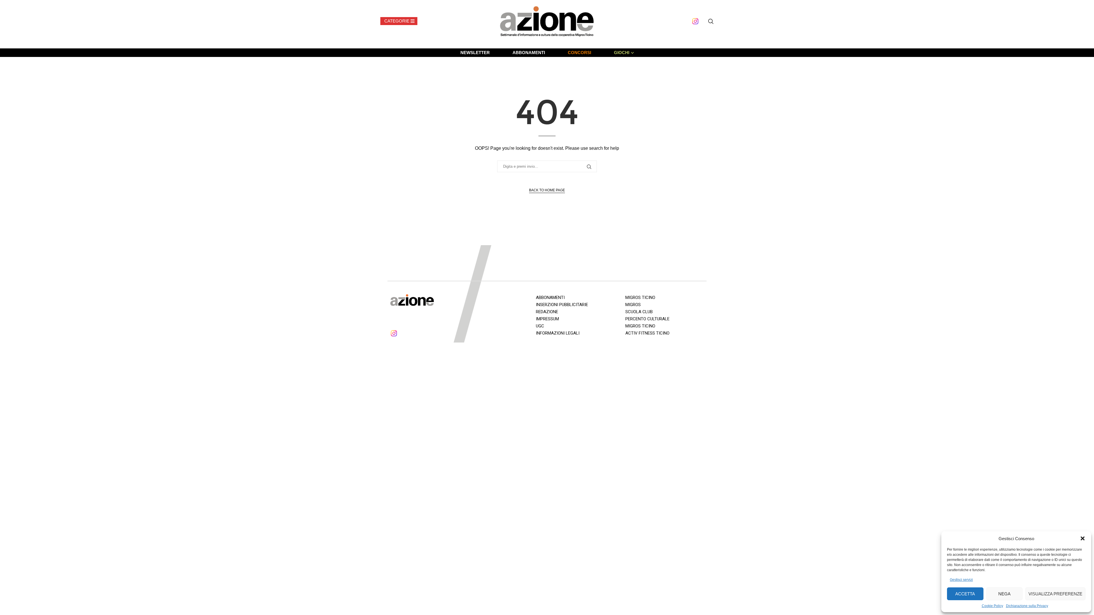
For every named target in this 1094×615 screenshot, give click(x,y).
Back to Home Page (547, 190)
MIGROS (633, 304)
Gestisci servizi (961, 580)
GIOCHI (621, 52)
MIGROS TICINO (640, 297)
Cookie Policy (992, 606)
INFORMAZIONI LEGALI (557, 333)
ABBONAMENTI (529, 52)
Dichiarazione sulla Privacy (1027, 606)
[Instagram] (695, 21)
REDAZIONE (547, 311)
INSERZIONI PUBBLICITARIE (562, 304)
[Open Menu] (398, 21)
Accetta (965, 593)
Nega (1004, 593)
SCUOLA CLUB (639, 311)
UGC (540, 326)
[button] (1082, 538)
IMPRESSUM (547, 318)
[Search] (711, 21)
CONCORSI (579, 52)
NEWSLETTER (475, 52)
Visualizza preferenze (1055, 593)
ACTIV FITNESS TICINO (647, 333)
